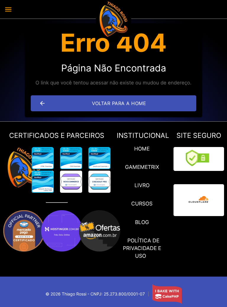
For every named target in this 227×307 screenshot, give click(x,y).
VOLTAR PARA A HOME (92, 103)
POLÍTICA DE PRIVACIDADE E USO (142, 248)
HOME (142, 149)
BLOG (142, 222)
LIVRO (142, 185)
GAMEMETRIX (142, 167)
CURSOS (142, 203)
